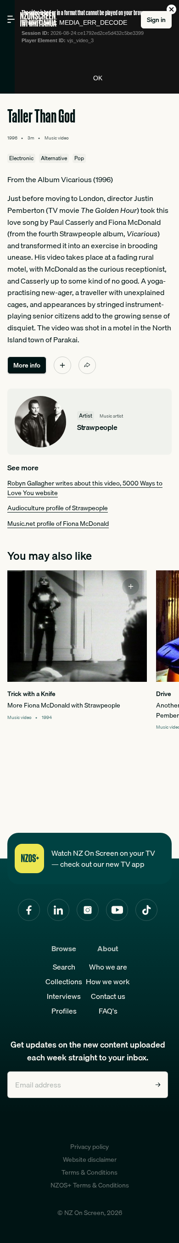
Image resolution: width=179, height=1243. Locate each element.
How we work (108, 981)
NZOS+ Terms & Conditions (89, 1185)
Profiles (64, 1011)
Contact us (108, 996)
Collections (63, 981)
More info (26, 365)
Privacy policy (89, 1146)
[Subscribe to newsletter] (158, 1084)
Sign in (156, 20)
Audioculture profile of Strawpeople (57, 508)
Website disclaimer (90, 1159)
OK (97, 78)
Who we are (108, 967)
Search (64, 967)
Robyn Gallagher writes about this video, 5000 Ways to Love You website (84, 488)
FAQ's (108, 1011)
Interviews (64, 996)
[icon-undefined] (62, 365)
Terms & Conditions (89, 1172)
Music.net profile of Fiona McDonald (58, 523)
